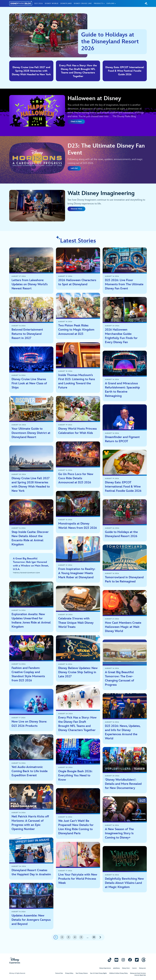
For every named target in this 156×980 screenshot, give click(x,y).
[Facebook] (130, 960)
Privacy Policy (69, 973)
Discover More (76, 209)
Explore (111, 3)
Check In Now (76, 122)
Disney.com (142, 968)
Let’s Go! (74, 168)
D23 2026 (38, 3)
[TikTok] (110, 960)
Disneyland (66, 3)
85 (94, 937)
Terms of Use (59, 973)
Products (98, 3)
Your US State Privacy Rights (98, 973)
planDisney (116, 968)
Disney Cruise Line (83, 3)
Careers (134, 968)
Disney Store (126, 968)
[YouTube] (116, 960)
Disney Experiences (105, 968)
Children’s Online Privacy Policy (118, 973)
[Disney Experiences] (14, 961)
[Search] (146, 3)
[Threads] (143, 960)
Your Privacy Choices (82, 973)
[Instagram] (123, 960)
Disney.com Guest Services (138, 973)
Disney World (51, 3)
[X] (137, 960)
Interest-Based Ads (140, 975)
